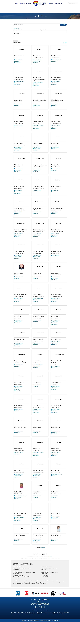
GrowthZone (42, 547)
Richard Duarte (19, 186)
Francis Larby (37, 273)
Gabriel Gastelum (57, 208)
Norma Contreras (38, 143)
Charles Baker (55, 56)
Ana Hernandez (38, 251)
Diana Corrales (19, 165)
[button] (63, 43)
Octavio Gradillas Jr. (20, 230)
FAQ (33, 609)
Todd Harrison (19, 251)
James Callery (18, 100)
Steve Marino (37, 295)
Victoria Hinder (56, 251)
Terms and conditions (44, 609)
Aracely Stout (37, 513)
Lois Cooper (55, 143)
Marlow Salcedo (38, 470)
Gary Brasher (37, 77)
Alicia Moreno (55, 339)
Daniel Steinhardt (20, 513)
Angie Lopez (55, 273)
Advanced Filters (16, 28)
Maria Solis (36, 492)
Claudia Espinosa (38, 186)
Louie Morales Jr (38, 339)
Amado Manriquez (20, 295)
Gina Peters (36, 405)
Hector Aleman (38, 56)
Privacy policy (37, 609)
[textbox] (14, 31)
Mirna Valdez (55, 513)
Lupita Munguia (19, 361)
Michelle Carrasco (57, 100)
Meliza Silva (18, 492)
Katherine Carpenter (39, 100)
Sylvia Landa (18, 273)
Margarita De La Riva (40, 165)
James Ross (36, 449)
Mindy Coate (18, 143)
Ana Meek (17, 316)
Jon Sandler (55, 470)
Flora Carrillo (18, 122)
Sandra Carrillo (38, 122)
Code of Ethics (28, 614)
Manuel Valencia (19, 535)
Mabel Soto (55, 492)
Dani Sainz (17, 470)
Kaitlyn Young (56, 535)
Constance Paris (56, 382)
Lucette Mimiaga (19, 339)
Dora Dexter (55, 165)
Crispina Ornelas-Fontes (57, 361)
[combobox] (26, 31)
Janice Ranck (55, 427)
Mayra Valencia (38, 535)
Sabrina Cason (56, 122)
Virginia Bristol (56, 77)
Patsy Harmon (56, 230)
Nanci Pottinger (56, 405)
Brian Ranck (37, 427)
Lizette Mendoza (38, 316)
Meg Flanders (18, 208)
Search (64, 24)
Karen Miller (55, 316)
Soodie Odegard (38, 361)
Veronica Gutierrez (39, 230)
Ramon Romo (18, 449)
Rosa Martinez (56, 295)
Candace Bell (18, 77)
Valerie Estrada (56, 186)
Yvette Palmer (18, 382)
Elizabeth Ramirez (20, 427)
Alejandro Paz (18, 405)
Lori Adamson (18, 56)
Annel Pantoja (37, 382)
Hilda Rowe (55, 449)
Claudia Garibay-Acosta (38, 208)
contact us (50, 556)
